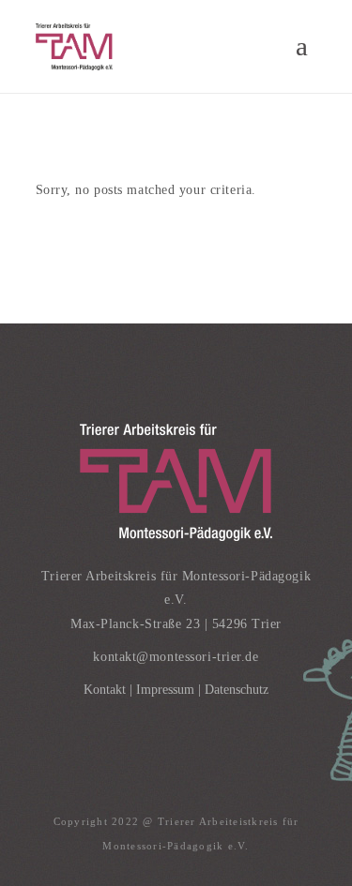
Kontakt (105, 690)
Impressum (165, 690)
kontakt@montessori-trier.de (175, 657)
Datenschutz (236, 690)
